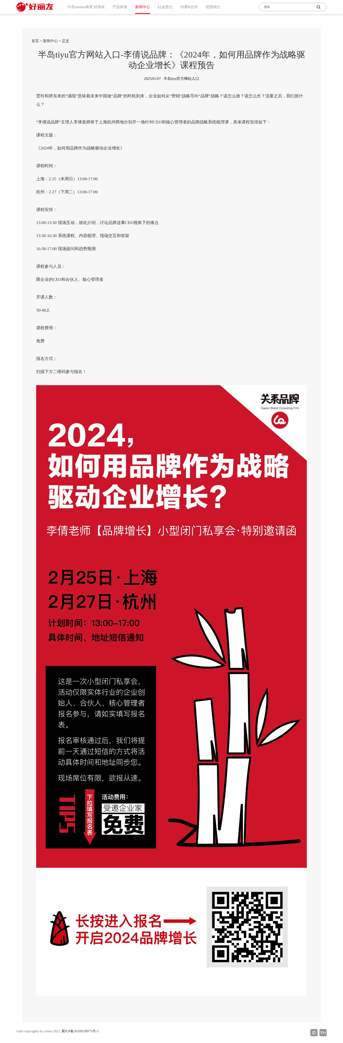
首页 (35, 41)
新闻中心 (50, 41)
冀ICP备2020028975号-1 (80, 1031)
